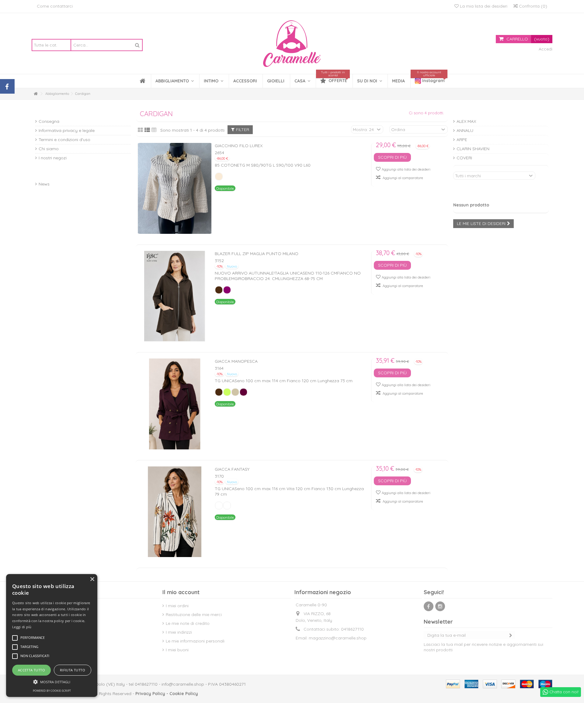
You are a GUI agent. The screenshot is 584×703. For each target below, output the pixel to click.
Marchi (463, 112)
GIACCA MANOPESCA (236, 361)
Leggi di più (22, 627)
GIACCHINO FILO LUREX (238, 145)
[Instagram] (440, 606)
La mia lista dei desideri (483, 6)
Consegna (49, 121)
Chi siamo (49, 148)
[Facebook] (428, 606)
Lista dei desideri (478, 195)
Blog (42, 174)
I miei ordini (177, 605)
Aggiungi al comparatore (403, 178)
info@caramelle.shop (183, 684)
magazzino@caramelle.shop (338, 638)
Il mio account (181, 592)
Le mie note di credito (188, 623)
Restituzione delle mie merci (194, 614)
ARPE (462, 139)
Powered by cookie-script (52, 691)
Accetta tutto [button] (31, 670)
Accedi (544, 49)
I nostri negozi (53, 158)
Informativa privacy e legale (67, 130)
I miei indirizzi (179, 632)
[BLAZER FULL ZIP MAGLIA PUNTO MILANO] (175, 296)
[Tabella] (154, 130)
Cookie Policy (183, 693)
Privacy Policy (150, 693)
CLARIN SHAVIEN (473, 148)
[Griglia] (140, 130)
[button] (213, 81)
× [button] (92, 579)
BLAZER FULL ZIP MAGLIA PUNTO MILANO (256, 253)
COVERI (464, 158)
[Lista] (147, 130)
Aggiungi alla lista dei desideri (406, 169)
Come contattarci (55, 6)
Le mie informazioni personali (195, 641)
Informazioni (55, 112)
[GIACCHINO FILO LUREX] (175, 188)
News (44, 184)
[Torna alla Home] (35, 94)
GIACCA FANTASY (232, 469)
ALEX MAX (466, 121)
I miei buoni (177, 650)
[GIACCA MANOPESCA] (175, 403)
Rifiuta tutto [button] (72, 670)
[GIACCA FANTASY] (175, 511)
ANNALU (465, 130)
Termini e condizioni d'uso (64, 139)
